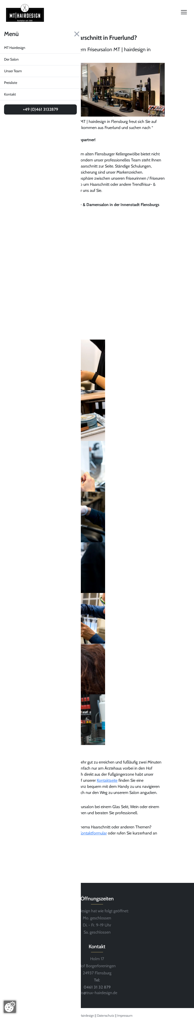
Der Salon (11, 59)
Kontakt (10, 94)
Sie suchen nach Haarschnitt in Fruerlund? (83, 37)
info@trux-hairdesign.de (97, 992)
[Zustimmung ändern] (10, 1007)
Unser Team (13, 71)
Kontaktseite (107, 780)
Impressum (124, 1015)
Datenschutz (106, 1015)
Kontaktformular (93, 833)
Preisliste (10, 82)
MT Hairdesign (14, 47)
